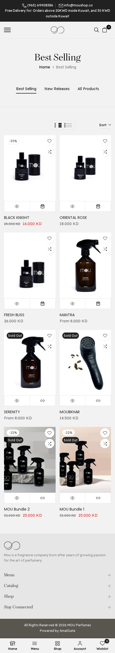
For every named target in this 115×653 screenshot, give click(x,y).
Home (44, 67)
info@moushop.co (78, 5)
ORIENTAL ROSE (73, 217)
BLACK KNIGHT (16, 217)
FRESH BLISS (14, 315)
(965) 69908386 (39, 5)
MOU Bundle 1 (72, 509)
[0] (104, 30)
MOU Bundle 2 (17, 509)
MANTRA (67, 315)
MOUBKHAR (70, 412)
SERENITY (12, 412)
